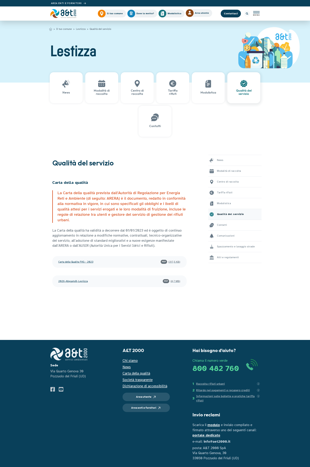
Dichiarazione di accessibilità (145, 386)
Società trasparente (138, 380)
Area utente (144, 396)
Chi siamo (130, 360)
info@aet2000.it (217, 441)
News (127, 367)
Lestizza (81, 29)
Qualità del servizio (100, 29)
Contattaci (231, 13)
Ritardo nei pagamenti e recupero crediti (223, 390)
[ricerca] (247, 13)
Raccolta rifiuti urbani (210, 384)
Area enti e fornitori (144, 407)
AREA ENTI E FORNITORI (67, 3)
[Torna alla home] (50, 29)
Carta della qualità (136, 373)
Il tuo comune (64, 29)
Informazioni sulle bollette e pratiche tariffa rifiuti (225, 398)
